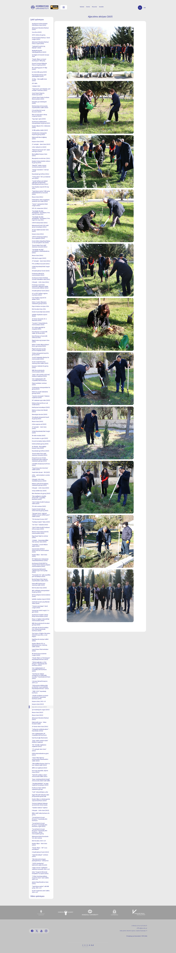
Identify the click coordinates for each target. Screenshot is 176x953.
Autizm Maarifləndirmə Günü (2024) (40, 882)
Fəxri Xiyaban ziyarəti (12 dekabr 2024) (39, 298)
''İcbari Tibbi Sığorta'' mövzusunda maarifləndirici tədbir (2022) (40, 759)
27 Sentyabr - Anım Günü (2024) (41, 261)
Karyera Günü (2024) (38, 234)
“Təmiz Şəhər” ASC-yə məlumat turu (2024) (41, 177)
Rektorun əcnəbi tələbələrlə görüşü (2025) (40, 392)
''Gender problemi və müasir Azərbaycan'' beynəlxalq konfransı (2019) (40, 697)
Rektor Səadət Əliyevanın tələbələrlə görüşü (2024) (39, 302)
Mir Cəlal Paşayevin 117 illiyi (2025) (39, 68)
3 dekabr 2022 (36, 86)
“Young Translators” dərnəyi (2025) (40, 170)
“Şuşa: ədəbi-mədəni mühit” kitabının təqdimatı (40, 741)
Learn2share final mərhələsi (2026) (40, 650)
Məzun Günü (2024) (37, 197)
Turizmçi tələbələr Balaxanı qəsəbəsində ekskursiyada (40, 804)
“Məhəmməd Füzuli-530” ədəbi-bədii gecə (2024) (41, 150)
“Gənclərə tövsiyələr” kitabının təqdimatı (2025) (41, 396)
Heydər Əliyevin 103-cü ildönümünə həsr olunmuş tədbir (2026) (39, 645)
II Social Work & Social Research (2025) (38, 111)
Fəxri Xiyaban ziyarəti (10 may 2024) (40, 187)
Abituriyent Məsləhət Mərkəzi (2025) (40, 28)
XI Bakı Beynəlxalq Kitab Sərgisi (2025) (41, 432)
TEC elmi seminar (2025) (39, 506)
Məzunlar (94, 6)
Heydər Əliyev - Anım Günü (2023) (39, 844)
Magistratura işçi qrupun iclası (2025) (40, 341)
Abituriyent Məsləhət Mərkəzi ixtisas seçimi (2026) (40, 42)
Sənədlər (101, 6)
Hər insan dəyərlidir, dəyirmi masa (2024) (40, 771)
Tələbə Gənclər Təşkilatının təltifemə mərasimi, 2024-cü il (41, 868)
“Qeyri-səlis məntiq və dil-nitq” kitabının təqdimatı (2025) (41, 375)
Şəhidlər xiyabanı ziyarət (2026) (41, 599)
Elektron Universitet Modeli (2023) (40, 410)
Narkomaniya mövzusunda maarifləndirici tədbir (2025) (40, 106)
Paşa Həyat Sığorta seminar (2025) (40, 536)
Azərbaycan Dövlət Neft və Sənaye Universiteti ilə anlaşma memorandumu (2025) (41, 565)
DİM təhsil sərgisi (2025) (39, 258)
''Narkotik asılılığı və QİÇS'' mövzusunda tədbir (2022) (39, 775)
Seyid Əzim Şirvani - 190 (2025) (41, 472)
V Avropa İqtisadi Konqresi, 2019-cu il (40, 681)
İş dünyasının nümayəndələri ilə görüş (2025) (41, 388)
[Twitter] (37, 931)
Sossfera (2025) (37, 32)
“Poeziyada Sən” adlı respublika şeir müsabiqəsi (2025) (41, 575)
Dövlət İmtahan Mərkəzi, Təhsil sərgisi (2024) (41, 38)
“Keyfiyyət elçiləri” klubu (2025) (41, 522)
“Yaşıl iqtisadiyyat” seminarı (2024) (40, 855)
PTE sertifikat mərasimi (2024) (41, 264)
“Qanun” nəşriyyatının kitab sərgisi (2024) (40, 204)
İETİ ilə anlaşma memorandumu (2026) (41, 595)
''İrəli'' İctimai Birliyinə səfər (40, 792)
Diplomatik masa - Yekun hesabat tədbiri (39, 723)
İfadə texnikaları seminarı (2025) (39, 383)
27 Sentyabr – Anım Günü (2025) (39, 427)
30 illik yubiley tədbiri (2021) (40, 130)
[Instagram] (46, 931)
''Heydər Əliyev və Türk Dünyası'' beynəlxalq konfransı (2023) (41, 658)
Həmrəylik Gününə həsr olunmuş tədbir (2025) (38, 584)
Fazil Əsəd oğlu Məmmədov (40, 738)
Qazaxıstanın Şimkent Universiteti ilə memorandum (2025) (40, 550)
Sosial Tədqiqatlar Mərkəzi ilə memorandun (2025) (40, 358)
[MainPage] (39, 7)
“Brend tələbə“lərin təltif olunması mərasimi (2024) (39, 246)
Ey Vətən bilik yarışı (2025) (39, 72)
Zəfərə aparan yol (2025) (39, 424)
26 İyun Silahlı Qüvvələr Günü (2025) (40, 230)
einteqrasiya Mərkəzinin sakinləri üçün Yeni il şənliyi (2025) (39, 570)
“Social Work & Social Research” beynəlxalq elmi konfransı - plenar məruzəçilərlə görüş (39, 831)
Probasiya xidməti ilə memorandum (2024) (38, 274)
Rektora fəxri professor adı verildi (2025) (40, 403)
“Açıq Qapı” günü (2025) (39, 119)
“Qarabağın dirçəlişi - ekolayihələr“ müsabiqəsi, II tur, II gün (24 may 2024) (41, 218)
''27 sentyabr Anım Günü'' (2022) (39, 749)
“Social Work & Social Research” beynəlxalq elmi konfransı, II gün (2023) (39, 825)
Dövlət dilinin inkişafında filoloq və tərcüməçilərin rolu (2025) (41, 241)
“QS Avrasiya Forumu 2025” (40, 519)
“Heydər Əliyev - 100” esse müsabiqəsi (39, 848)
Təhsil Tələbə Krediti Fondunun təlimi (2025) (41, 502)
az (140, 8)
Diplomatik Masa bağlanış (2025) (39, 138)
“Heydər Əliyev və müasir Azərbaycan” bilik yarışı (39, 59)
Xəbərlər (82, 6)
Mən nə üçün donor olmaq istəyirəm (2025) (39, 115)
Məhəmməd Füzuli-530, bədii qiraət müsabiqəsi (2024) (40, 226)
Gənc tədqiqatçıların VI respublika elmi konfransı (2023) (39, 669)
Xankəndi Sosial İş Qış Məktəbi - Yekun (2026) (41, 602)
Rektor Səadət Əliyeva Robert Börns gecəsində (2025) (40, 345)
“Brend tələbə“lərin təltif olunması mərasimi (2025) (39, 454)
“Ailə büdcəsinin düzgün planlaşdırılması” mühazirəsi (40, 859)
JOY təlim (34, 83)
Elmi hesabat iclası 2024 (39, 309)
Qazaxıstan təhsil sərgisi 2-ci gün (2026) (40, 611)
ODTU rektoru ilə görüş (38, 35)
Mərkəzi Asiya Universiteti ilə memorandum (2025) (40, 532)
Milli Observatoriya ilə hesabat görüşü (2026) (41, 624)
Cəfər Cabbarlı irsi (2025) (39, 147)
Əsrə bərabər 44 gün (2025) (40, 438)
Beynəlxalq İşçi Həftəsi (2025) (40, 451)
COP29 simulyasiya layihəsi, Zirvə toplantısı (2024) (40, 237)
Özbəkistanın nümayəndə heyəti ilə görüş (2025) (39, 133)
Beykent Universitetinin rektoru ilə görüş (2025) (41, 161)
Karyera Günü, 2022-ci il (39, 701)
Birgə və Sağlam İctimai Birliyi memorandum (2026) (40, 619)
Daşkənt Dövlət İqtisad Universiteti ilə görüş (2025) (40, 509)
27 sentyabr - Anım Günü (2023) (41, 144)
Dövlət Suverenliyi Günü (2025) (41, 312)
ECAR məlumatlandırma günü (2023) (40, 754)
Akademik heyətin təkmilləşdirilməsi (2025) (39, 51)
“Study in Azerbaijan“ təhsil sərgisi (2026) (40, 606)
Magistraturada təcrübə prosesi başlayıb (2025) (39, 349)
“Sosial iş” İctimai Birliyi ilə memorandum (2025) (39, 323)
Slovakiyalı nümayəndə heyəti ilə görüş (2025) (40, 417)
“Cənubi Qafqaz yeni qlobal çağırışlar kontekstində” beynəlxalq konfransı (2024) (40, 182)
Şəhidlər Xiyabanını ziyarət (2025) (39, 315)
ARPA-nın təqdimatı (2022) (39, 768)
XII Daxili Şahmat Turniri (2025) (41, 271)
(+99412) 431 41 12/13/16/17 (139, 925)
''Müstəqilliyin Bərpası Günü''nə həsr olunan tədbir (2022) (41, 764)
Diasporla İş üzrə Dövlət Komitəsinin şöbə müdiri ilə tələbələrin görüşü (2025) (40, 459)
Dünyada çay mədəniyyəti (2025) (39, 102)
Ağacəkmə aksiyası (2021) (39, 707)
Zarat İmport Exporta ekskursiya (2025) (38, 93)
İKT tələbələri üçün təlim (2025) (41, 400)
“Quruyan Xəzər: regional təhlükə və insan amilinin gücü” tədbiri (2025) (41, 515)
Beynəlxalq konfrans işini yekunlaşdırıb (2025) (39, 75)
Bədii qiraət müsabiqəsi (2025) (41, 407)
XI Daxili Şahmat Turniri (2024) (40, 290)
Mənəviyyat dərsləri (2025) (39, 414)
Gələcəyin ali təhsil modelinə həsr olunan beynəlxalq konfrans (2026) (40, 629)
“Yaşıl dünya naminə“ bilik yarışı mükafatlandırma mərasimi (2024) (41, 192)
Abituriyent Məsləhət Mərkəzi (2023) (40, 718)
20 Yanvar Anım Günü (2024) (40, 726)
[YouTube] (41, 931)
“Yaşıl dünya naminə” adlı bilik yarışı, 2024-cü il (40, 887)
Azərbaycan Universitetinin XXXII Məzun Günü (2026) (39, 24)
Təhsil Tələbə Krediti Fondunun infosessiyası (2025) (41, 528)
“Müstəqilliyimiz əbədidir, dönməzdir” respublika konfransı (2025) (39, 497)
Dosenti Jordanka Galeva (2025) (41, 441)
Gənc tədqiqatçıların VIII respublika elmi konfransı (39, 379)
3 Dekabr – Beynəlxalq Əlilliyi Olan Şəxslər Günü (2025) (40, 541)
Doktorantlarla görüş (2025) (40, 444)
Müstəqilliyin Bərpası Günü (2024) (39, 154)
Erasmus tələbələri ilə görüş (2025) (40, 366)
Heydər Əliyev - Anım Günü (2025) (39, 555)
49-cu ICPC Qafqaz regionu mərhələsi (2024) (40, 294)
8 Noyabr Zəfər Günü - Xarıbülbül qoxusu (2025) (39, 480)
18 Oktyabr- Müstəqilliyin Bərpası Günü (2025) (39, 447)
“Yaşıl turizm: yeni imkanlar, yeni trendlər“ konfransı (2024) (41, 89)
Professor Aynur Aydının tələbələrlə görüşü (39, 788)
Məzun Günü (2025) (37, 421)
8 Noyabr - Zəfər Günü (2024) (40, 282)
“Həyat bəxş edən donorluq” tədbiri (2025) (40, 468)
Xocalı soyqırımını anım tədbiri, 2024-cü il (41, 891)
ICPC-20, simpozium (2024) (39, 208)
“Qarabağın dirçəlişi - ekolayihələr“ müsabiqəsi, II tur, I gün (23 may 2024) (41, 212)
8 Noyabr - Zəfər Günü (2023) (40, 810)
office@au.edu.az (142, 928)
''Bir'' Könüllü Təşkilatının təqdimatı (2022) (39, 745)
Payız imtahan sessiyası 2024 (40, 306)
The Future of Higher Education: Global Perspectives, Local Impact (41, 635)
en (145, 8)
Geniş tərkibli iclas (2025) (39, 490)
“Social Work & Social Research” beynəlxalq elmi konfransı (39, 819)
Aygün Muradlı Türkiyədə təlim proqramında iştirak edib (40, 795)
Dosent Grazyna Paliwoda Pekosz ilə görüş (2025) (39, 64)
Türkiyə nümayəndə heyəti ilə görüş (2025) (40, 353)
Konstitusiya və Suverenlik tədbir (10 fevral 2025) (39, 332)
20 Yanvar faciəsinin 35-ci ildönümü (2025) (39, 319)
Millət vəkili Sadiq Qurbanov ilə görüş (40, 813)
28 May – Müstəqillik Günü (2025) (39, 79)
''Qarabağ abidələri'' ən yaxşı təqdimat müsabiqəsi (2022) (40, 784)
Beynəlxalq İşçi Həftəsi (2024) (40, 174)
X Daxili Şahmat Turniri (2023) (40, 852)
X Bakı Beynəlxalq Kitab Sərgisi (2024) (41, 267)
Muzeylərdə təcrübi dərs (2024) (41, 158)
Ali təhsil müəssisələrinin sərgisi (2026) (39, 654)
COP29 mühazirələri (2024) (39, 222)
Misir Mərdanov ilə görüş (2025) (41, 493)
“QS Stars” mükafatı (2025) (40, 524)
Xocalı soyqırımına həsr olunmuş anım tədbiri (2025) (40, 362)
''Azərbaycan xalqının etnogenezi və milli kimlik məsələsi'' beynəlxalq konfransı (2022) (41, 676)
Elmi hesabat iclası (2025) (39, 588)
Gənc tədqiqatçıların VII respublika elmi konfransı (39, 734)
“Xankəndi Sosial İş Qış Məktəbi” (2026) (38, 47)
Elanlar (88, 6)
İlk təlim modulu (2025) (38, 435)
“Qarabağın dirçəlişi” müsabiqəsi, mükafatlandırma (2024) (40, 251)
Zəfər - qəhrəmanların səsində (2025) (41, 475)
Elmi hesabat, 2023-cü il (39, 841)
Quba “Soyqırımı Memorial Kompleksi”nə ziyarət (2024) (40, 872)
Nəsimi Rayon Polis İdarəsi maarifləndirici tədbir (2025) (40, 579)
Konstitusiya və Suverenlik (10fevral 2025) (39, 336)
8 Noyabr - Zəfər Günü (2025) (40, 488)
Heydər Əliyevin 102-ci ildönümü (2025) (41, 126)
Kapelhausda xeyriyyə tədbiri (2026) (40, 640)
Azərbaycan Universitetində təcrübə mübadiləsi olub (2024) (41, 278)
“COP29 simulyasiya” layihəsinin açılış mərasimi (39, 864)
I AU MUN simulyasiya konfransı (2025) (41, 464)
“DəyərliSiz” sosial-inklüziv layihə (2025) (40, 545)
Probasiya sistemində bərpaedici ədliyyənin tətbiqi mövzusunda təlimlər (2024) (40, 286)
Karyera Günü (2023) (38, 704)
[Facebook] (32, 931)
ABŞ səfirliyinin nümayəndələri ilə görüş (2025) (40, 591)
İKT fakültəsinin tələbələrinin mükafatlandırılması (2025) (40, 559)
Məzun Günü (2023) (37, 715)
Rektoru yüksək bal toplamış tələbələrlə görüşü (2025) (40, 484)
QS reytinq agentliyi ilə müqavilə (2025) (38, 328)
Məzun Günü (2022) (37, 712)
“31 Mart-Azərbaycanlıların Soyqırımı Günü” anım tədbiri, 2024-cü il (40, 878)
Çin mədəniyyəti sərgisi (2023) (41, 709)
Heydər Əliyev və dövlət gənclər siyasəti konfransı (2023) (41, 799)
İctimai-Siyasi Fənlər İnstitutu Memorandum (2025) (40, 98)
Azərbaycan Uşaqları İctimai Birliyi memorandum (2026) (40, 615)
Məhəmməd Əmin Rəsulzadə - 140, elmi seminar (40, 837)
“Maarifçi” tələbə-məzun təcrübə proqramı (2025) (39, 166)
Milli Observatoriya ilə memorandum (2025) (38, 371)
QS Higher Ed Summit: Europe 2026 (40, 55)
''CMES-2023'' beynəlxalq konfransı (39, 692)
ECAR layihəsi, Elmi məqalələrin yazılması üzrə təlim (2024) (41, 200)
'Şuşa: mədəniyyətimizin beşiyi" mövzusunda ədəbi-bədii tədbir (41, 779)
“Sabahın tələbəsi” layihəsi (39, 807)
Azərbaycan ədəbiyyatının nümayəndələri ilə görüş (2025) (41, 122)
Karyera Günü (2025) (38, 141)
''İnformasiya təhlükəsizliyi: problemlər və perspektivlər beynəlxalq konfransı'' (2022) (40, 687)
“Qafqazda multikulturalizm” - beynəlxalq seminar (41, 730)
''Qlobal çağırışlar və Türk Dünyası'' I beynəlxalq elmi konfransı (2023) (39, 663)
